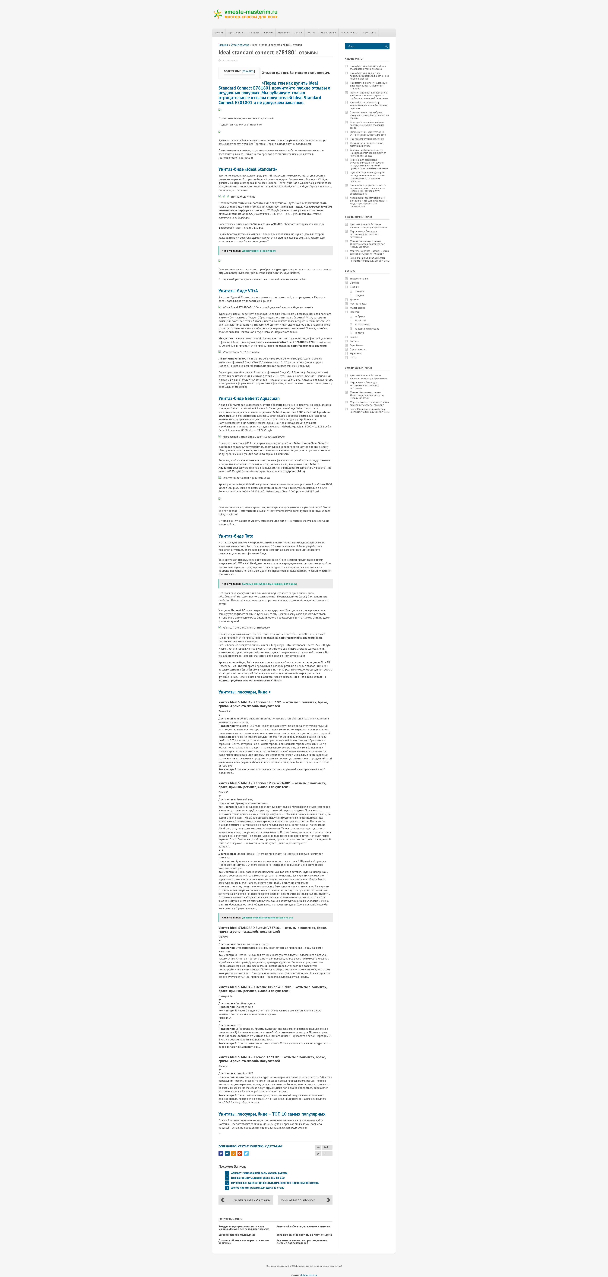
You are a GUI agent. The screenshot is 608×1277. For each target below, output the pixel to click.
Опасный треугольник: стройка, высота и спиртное (367, 144)
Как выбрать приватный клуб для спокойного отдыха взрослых (368, 67)
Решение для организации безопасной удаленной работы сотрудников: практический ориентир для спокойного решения (369, 164)
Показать (248, 71)
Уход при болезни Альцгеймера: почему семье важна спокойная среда (367, 124)
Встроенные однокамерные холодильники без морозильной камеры (275, 1182)
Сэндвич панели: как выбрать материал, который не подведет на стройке (369, 115)
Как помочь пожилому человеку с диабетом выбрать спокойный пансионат (368, 85)
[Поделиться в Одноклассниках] (233, 1153)
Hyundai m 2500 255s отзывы (251, 1200)
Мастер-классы (349, 32)
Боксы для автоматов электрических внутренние (364, 234)
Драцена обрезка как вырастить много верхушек (243, 1241)
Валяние (354, 282)
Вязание (268, 32)
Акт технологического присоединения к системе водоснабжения (302, 1241)
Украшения (284, 32)
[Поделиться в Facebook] (220, 1153)
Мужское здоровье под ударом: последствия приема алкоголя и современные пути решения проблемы (367, 177)
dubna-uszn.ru (308, 1275)
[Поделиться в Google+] (240, 1153)
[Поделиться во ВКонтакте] (227, 1153)
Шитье (298, 32)
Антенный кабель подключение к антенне (303, 1226)
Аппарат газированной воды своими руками (259, 1173)
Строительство (236, 32)
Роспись (311, 32)
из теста (359, 332)
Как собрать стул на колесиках (367, 138)
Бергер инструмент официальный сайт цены (370, 259)
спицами (359, 295)
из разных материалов (367, 328)
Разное (354, 336)
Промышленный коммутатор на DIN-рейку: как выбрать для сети (368, 133)
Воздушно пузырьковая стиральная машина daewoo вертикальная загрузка (243, 1228)
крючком (359, 291)
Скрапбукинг (356, 345)
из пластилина (362, 324)
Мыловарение (328, 32)
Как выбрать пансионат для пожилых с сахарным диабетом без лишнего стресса (369, 75)
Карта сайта (369, 32)
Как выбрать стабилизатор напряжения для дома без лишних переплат (368, 105)
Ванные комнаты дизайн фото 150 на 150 (258, 1178)
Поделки (254, 32)
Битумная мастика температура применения (368, 226)
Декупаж (355, 299)
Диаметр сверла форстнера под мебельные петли (367, 245)
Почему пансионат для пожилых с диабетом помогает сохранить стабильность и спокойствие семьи (369, 95)
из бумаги (360, 316)
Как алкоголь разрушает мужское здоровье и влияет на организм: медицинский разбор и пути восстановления (368, 189)
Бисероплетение (359, 278)
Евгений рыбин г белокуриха (236, 1234)
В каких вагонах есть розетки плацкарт (369, 252)
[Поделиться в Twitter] (246, 1153)
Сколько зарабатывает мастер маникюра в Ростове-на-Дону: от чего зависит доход (368, 152)
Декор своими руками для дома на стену (257, 1187)
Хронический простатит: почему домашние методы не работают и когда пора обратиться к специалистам (368, 202)
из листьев (360, 320)
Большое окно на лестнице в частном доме (304, 1234)
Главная (219, 32)
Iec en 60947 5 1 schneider (298, 1200)
